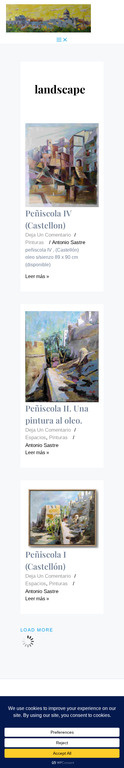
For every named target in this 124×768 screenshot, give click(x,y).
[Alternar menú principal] (62, 40)
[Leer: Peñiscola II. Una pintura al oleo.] (62, 356)
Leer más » (37, 276)
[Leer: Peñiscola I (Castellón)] (62, 517)
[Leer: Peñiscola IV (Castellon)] (62, 165)
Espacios (35, 437)
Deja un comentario (48, 235)
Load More (36, 630)
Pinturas (34, 242)
